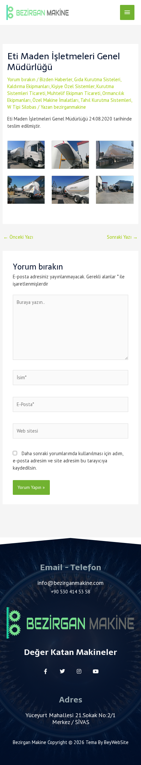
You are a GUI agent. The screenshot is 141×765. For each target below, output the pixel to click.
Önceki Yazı (18, 237)
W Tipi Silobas (21, 107)
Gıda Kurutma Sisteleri (97, 79)
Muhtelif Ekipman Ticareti (73, 93)
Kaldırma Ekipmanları (28, 86)
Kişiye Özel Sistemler (72, 86)
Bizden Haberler (56, 79)
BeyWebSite (116, 742)
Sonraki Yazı (122, 237)
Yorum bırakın (21, 79)
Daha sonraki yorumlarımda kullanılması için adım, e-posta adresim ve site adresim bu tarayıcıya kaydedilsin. (68, 460)
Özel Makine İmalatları (55, 100)
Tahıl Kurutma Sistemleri (105, 100)
